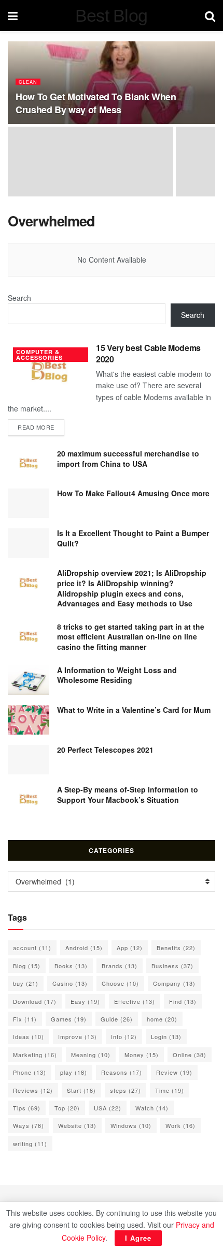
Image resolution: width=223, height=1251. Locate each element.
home (162, 1019)
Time (169, 1090)
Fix (25, 1019)
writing (30, 1143)
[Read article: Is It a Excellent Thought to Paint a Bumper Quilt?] (28, 543)
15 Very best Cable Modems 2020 (148, 353)
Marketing (35, 1054)
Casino (70, 983)
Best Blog (111, 15)
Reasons (121, 1072)
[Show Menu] (13, 15)
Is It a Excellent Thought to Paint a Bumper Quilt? (133, 538)
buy (25, 983)
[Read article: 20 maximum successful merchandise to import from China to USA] (28, 463)
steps (125, 1090)
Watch (152, 1108)
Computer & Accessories (39, 354)
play (73, 1072)
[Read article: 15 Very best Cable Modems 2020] (49, 371)
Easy (85, 1001)
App (130, 947)
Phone (29, 1072)
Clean (28, 82)
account (32, 947)
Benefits (176, 947)
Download (35, 1001)
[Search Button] (210, 15)
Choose (120, 983)
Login (166, 1036)
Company (174, 983)
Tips (26, 1108)
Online (189, 1054)
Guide (117, 1019)
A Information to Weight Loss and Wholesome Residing (117, 675)
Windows (130, 1125)
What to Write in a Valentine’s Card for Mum (134, 710)
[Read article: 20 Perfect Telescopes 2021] (28, 759)
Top (67, 1108)
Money (141, 1054)
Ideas (28, 1036)
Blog (26, 966)
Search (19, 298)
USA (107, 1108)
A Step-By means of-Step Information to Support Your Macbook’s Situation (127, 794)
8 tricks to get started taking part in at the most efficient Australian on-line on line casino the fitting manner (130, 636)
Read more (41, 426)
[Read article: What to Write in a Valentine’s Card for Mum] (28, 720)
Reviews (33, 1090)
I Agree (138, 1238)
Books (71, 966)
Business (172, 966)
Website (77, 1125)
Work (180, 1125)
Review (174, 1072)
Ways (28, 1125)
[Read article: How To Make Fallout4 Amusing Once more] (28, 503)
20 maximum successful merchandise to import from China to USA (128, 458)
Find (183, 1001)
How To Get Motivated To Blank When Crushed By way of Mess (96, 103)
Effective (134, 1001)
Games (69, 1019)
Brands (119, 966)
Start (81, 1090)
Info (124, 1036)
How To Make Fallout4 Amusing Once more (133, 493)
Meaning (90, 1054)
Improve (77, 1036)
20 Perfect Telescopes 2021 (105, 749)
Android (84, 947)
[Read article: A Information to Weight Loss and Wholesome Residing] (28, 680)
